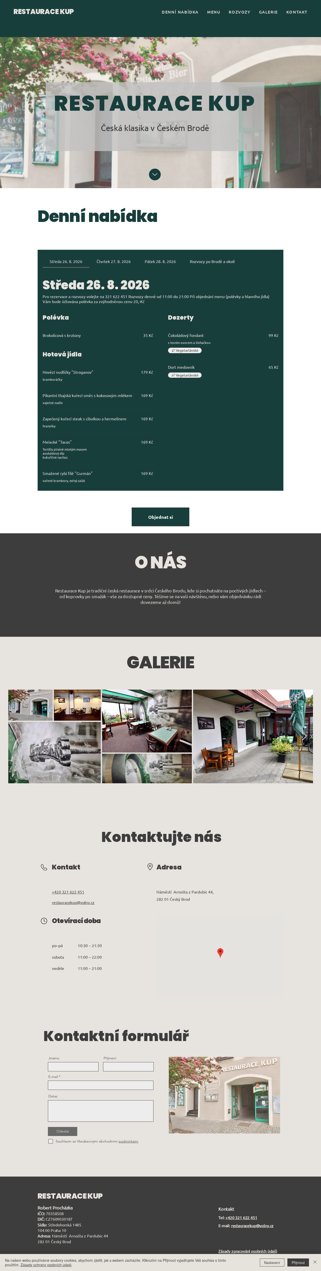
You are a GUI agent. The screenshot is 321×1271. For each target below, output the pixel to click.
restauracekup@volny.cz (252, 1225)
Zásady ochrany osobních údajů (46, 1264)
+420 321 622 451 (241, 1217)
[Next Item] (304, 736)
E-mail (53, 1076)
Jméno (53, 1058)
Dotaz (52, 1096)
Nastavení (272, 1262)
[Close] (315, 1262)
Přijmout (298, 1262)
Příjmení (110, 1058)
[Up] (155, 174)
